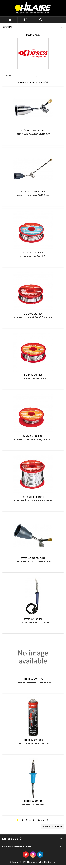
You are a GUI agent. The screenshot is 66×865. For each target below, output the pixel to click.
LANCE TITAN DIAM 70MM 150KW (33, 561)
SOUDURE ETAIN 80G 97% (33, 256)
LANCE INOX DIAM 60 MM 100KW (33, 134)
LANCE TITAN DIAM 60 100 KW (33, 195)
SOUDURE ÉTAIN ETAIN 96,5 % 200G (33, 500)
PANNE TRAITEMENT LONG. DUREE (33, 682)
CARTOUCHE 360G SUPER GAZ (33, 743)
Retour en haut (52, 826)
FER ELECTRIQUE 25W (33, 804)
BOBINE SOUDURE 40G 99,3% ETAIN (33, 439)
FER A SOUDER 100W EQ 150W (33, 622)
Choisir (21, 76)
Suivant (43, 819)
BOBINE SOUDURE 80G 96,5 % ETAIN (33, 317)
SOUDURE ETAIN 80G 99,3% (33, 378)
